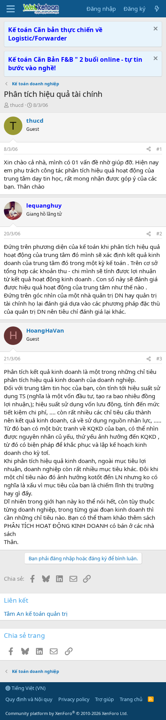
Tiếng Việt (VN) (28, 688)
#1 (159, 149)
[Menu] (11, 9)
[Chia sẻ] (149, 149)
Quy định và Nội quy (29, 699)
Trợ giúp (104, 699)
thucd (17, 104)
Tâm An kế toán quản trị (36, 613)
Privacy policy (74, 699)
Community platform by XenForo (66, 713)
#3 (159, 358)
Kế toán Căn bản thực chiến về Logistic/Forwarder (55, 33)
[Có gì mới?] (156, 9)
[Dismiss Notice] (154, 29)
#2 (159, 233)
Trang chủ (131, 699)
